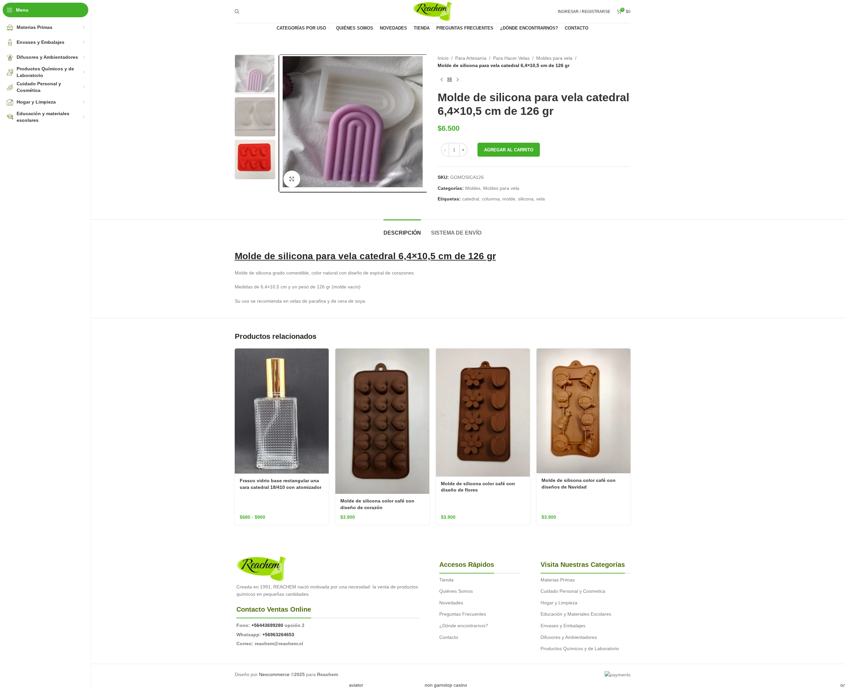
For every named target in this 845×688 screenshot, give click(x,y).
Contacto (448, 637)
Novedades (451, 602)
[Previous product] (442, 80)
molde (508, 198)
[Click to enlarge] (292, 179)
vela (540, 198)
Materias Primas (558, 579)
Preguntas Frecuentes (462, 614)
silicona (526, 198)
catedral (470, 198)
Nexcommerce (274, 674)
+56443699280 (267, 625)
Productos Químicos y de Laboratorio (580, 648)
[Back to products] (450, 80)
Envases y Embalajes (563, 625)
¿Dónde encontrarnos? (463, 625)
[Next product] (458, 80)
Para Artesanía (470, 58)
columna (491, 198)
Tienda (446, 579)
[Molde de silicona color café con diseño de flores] (483, 412)
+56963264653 (278, 634)
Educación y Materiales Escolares (576, 614)
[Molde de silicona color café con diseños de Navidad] (584, 410)
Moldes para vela (554, 58)
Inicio (443, 58)
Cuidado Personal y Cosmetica (573, 591)
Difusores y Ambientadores (569, 637)
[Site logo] (432, 11)
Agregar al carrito (508, 149)
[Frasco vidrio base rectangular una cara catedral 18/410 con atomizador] (282, 411)
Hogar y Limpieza (559, 602)
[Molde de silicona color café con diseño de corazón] (382, 421)
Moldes (472, 188)
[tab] (402, 229)
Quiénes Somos (456, 591)
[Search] (237, 11)
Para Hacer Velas (511, 58)
